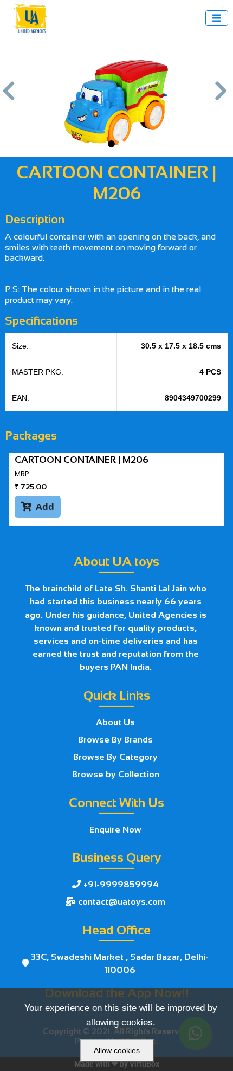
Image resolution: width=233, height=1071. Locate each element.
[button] (10, 96)
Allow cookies (117, 1050)
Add (37, 506)
